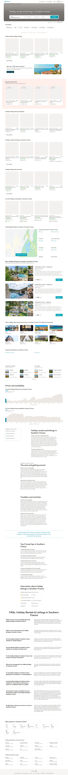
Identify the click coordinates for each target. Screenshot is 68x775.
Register (58, 1)
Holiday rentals (50, 22)
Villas (15, 27)
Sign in (55, 1)
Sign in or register (10, 71)
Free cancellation (50, 27)
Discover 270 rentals (21, 254)
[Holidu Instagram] (32, 771)
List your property (49, 1)
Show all (34, 379)
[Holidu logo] (9, 2)
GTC (33, 773)
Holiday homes (9, 27)
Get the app (43, 1)
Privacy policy (37, 773)
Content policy (43, 773)
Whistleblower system (49, 773)
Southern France (59, 22)
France (55, 22)
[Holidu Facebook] (36, 771)
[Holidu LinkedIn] (34, 771)
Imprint (31, 773)
